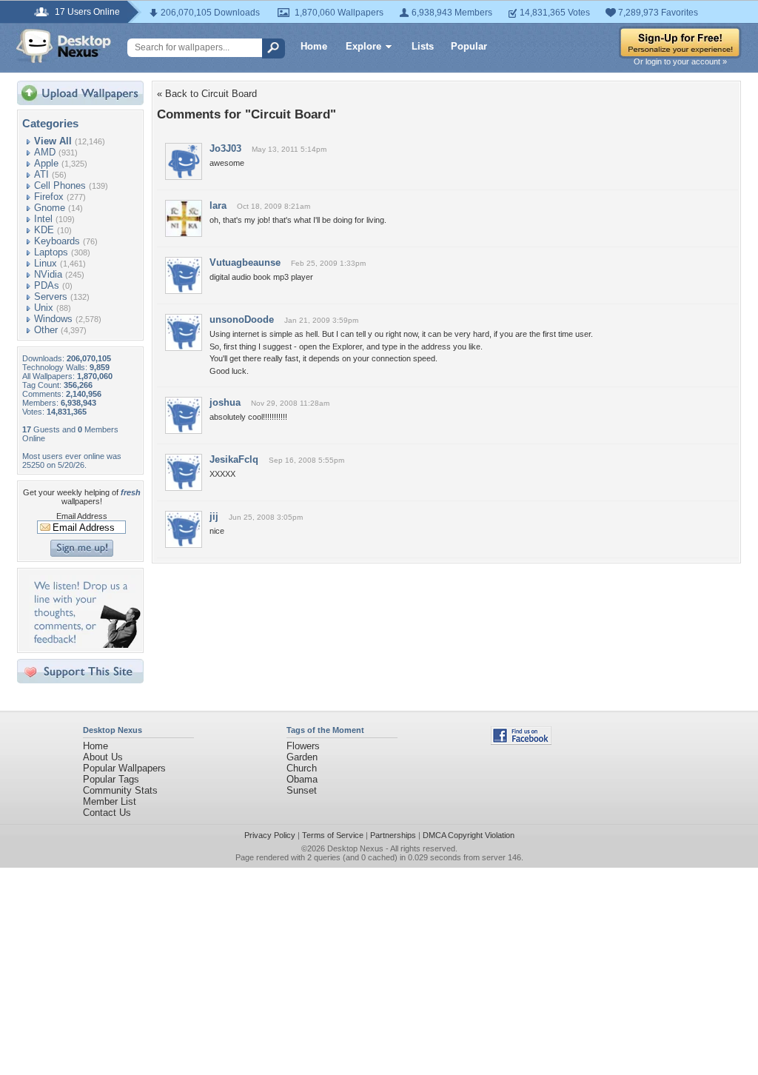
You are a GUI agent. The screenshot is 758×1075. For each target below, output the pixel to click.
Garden (302, 757)
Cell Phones (60, 185)
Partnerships (393, 835)
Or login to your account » (680, 61)
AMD (45, 152)
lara (218, 205)
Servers (50, 296)
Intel (43, 218)
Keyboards (57, 241)
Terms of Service (332, 835)
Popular (469, 46)
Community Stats (120, 790)
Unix (43, 307)
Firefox (49, 196)
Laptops (51, 252)
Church (301, 768)
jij (213, 516)
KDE (44, 229)
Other (46, 329)
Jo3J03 (225, 148)
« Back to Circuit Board (207, 93)
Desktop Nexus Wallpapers (63, 46)
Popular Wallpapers (124, 768)
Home (314, 46)
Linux (45, 263)
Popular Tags (111, 779)
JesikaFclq (233, 459)
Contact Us (107, 812)
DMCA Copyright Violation (468, 835)
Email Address (81, 516)
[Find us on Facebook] (521, 741)
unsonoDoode (241, 319)
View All (53, 141)
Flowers (303, 745)
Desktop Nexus (355, 848)
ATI (41, 174)
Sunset (301, 790)
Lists (423, 46)
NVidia (48, 274)
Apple (46, 163)
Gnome (49, 207)
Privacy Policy (269, 835)
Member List (109, 801)
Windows (53, 318)
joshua (225, 402)
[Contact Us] (85, 644)
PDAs (46, 285)
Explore (363, 46)
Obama (302, 779)
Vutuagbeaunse (245, 262)
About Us (103, 757)
